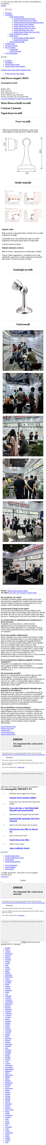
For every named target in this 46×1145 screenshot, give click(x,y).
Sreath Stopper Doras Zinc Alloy (25, 28)
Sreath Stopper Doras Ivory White (25, 20)
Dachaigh (8, 13)
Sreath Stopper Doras (16, 17)
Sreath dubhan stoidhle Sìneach (24, 38)
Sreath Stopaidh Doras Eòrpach (24, 19)
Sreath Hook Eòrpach (21, 40)
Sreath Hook (13, 36)
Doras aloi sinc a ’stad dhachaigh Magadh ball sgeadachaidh (23, 809)
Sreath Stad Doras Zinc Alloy (24, 30)
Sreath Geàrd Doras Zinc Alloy (24, 26)
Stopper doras (5, 730)
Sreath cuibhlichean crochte (18, 34)
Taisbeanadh (13, 49)
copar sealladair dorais (19, 848)
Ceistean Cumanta (11, 46)
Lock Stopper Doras (8, 732)
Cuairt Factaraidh (15, 51)
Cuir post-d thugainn (8, 99)
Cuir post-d (4, 876)
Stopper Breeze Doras (8, 726)
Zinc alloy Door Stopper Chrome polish (23, 593)
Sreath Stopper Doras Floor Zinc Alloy (27, 32)
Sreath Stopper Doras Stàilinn (24, 24)
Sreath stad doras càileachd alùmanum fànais (29, 22)
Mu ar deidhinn (10, 47)
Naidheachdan (10, 44)
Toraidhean (9, 15)
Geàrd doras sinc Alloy (19, 840)
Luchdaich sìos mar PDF (23, 99)
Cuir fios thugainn (11, 53)
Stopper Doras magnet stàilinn (17, 591)
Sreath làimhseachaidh (16, 42)
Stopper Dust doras (7, 728)
